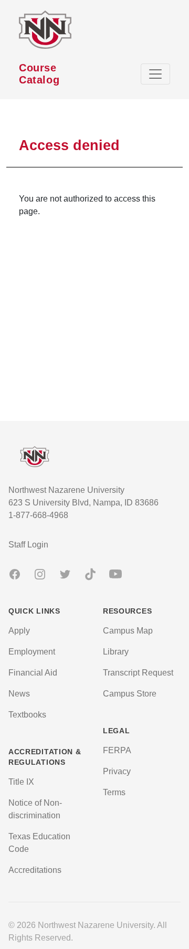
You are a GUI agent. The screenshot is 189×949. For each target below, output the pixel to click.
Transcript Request (138, 672)
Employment (31, 651)
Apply (19, 630)
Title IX (21, 781)
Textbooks (27, 714)
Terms (114, 792)
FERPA (117, 750)
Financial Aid (32, 672)
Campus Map (128, 630)
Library (116, 651)
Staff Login (28, 544)
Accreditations (34, 870)
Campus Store (129, 693)
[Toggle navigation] (155, 74)
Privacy (117, 771)
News (19, 693)
